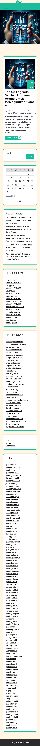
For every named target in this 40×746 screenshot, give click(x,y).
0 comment (32, 111)
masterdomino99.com (15, 306)
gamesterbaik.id (12, 504)
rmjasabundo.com (13, 379)
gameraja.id (11, 526)
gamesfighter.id (12, 629)
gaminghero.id (12, 712)
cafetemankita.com (14, 376)
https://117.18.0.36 (13, 283)
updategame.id (12, 592)
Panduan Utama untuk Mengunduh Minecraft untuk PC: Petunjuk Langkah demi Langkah (19, 238)
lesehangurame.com (14, 341)
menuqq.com (11, 322)
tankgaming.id (12, 701)
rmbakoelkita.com (13, 363)
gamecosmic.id (12, 576)
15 (28, 181)
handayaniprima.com (14, 355)
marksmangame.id (13, 696)
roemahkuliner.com (14, 349)
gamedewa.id (11, 528)
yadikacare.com (12, 413)
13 (20, 181)
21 (24, 184)
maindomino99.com (14, 301)
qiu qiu (8, 443)
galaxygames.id (12, 568)
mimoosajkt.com (13, 381)
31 (8, 192)
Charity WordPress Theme (20, 742)
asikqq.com (10, 280)
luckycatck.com (12, 360)
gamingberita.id (12, 544)
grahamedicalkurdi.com (16, 421)
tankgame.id (11, 698)
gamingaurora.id (13, 542)
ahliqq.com (10, 285)
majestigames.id (12, 515)
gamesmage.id (12, 632)
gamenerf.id (11, 661)
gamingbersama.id (13, 475)
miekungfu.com (12, 373)
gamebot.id (10, 672)
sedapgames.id (12, 512)
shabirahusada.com (14, 410)
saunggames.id (13, 510)
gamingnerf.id (12, 603)
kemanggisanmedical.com (17, 400)
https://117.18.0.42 (13, 293)
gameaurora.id (12, 573)
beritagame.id (11, 595)
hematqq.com (11, 317)
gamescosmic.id (12, 560)
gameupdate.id (12, 579)
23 (32, 184)
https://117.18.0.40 (13, 314)
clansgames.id (12, 637)
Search (9, 153)
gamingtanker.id (12, 621)
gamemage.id (11, 674)
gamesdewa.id (12, 499)
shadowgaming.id (13, 488)
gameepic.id (11, 677)
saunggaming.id (12, 486)
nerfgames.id (11, 640)
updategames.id (12, 571)
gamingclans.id (12, 608)
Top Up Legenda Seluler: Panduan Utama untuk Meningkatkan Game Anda (20, 98)
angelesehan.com (13, 365)
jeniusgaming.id (12, 483)
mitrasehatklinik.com (14, 395)
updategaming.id (13, 558)
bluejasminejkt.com (14, 368)
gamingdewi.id (12, 470)
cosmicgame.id (12, 589)
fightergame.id (12, 685)
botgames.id (11, 643)
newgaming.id (12, 547)
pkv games (10, 446)
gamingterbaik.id (13, 481)
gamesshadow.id (13, 491)
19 (16, 184)
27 (20, 188)
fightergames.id (12, 645)
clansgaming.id (12, 611)
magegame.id (11, 690)
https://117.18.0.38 (13, 304)
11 (12, 181)
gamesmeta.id (12, 627)
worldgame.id (11, 597)
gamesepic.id (11, 635)
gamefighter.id (12, 669)
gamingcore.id (12, 714)
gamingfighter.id (12, 624)
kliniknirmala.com (13, 402)
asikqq (8, 440)
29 (28, 188)
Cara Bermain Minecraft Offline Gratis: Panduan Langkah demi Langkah (19, 247)
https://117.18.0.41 (13, 298)
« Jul (19, 201)
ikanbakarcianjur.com (15, 389)
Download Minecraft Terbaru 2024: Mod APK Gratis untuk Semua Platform (18, 256)
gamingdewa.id (12, 473)
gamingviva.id (11, 728)
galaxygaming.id (12, 550)
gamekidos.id (11, 706)
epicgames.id (11, 650)
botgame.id (10, 680)
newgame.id (11, 587)
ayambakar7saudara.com (16, 344)
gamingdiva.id (11, 720)
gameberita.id (11, 581)
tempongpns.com (13, 347)
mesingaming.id (12, 722)
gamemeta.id (11, 666)
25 (12, 188)
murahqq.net (11, 296)
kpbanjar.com (11, 397)
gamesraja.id (11, 494)
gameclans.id (11, 664)
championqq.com (13, 312)
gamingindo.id (12, 717)
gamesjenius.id (12, 502)
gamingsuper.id (12, 725)
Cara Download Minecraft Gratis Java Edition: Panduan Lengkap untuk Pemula (19, 220)
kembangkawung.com (15, 384)
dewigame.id (11, 534)
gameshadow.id (12, 520)
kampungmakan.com (15, 357)
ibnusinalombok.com (14, 418)
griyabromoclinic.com (15, 426)
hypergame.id (11, 693)
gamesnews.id (12, 566)
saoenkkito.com (12, 352)
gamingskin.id (11, 605)
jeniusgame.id (11, 600)
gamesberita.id (12, 563)
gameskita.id (11, 465)
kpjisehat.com (11, 392)
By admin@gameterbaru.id (18, 111)
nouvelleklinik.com (13, 405)
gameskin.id (11, 658)
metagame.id (11, 682)
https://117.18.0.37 (13, 309)
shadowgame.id (12, 539)
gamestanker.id (12, 704)
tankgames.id (11, 653)
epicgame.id (11, 688)
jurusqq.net (10, 291)
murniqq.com (11, 320)
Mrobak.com (11, 371)
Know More (12, 137)
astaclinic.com (11, 416)
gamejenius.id (11, 531)
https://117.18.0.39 (13, 288)
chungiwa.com (12, 387)
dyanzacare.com (12, 424)
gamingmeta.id (12, 616)
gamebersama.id (13, 518)
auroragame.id (12, 584)
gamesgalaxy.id (12, 555)
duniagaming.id (12, 478)
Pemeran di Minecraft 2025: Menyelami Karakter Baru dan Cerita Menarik (18, 229)
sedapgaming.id (12, 496)
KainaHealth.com (13, 408)
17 (8, 184)
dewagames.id (12, 507)
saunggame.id (12, 536)
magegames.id (12, 648)
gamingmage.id (12, 613)
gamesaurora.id (12, 552)
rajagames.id (11, 523)
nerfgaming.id (12, 619)
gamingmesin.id (12, 709)
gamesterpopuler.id (14, 467)
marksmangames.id (14, 656)
